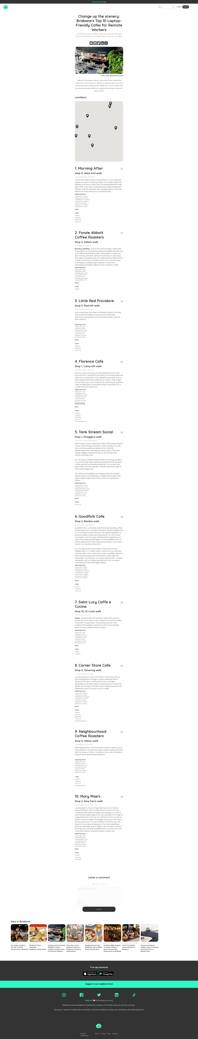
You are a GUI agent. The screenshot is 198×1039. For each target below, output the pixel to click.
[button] (89, 136)
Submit (99, 909)
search (173, 7)
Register (185, 7)
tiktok (134, 995)
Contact (115, 1033)
